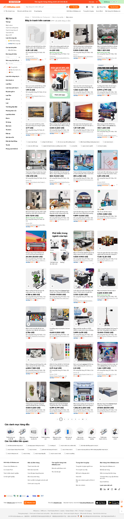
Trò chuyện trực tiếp (81, 469)
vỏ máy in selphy (102, 146)
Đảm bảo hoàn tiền (33, 469)
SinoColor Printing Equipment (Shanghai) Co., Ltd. (83, 219)
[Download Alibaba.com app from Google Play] (114, 502)
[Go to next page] (86, 419)
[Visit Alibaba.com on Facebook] (101, 489)
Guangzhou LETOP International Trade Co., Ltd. (83, 336)
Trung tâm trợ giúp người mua (84, 466)
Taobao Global (69, 510)
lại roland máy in (109, 142)
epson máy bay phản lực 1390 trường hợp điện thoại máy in (93, 449)
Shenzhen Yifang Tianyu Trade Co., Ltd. (36, 260)
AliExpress (36, 510)
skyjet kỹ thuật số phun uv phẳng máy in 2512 (54, 146)
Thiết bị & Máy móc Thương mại (41, 17)
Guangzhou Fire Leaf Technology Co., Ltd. (83, 300)
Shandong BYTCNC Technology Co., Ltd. (60, 131)
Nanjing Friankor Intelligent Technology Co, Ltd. (107, 336)
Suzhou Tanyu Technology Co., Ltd (59, 219)
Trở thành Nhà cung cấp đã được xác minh (109, 477)
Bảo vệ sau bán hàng (33, 476)
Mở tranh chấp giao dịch (82, 473)
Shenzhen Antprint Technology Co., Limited (83, 180)
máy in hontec (33, 449)
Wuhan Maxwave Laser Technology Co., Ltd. (83, 56)
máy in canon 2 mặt (56, 453)
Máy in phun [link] (69, 17)
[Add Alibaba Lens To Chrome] (30, 502)
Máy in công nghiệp (57, 17)
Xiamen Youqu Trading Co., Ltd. (58, 376)
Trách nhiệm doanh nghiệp (11, 473)
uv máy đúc (74, 146)
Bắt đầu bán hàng (105, 469)
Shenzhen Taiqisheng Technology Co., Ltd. (36, 336)
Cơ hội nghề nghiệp (9, 476)
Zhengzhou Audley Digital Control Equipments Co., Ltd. (107, 135)
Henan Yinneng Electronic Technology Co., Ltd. (83, 93)
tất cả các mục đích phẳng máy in (66, 142)
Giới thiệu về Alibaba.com (11, 462)
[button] (67, 7)
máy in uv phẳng (70, 453)
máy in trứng (26, 453)
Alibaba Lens (11, 502)
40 (82, 419)
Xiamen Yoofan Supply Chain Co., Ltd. (36, 96)
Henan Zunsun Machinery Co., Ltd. (107, 58)
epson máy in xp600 (88, 146)
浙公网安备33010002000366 (91, 516)
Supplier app (58, 502)
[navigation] (14, 218)
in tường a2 (53, 445)
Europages (88, 510)
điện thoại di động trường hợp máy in (90, 142)
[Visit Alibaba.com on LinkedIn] (105, 489)
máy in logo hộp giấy (40, 453)
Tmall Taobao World (53, 510)
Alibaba (27, 17)
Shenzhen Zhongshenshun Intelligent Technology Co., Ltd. (83, 260)
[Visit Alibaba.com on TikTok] (119, 489)
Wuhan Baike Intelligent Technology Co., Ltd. (107, 93)
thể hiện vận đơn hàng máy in (15, 445)
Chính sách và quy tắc (34, 483)
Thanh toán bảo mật (33, 466)
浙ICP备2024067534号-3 (108, 516)
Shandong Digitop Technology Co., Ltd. (60, 336)
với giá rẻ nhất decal (47, 142)
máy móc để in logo (33, 146)
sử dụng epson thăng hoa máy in (36, 445)
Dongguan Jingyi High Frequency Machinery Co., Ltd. (107, 218)
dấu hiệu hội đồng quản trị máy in (89, 445)
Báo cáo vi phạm (80, 485)
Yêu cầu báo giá (56, 471)
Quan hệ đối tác (104, 481)
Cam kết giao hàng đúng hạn (36, 473)
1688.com (43, 510)
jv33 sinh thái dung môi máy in (49, 449)
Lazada (62, 510)
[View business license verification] (78, 516)
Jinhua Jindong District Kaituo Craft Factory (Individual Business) (83, 131)
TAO (76, 510)
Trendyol (81, 510)
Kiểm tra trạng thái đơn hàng (108, 473)
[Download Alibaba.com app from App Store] (100, 502)
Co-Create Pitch (8, 469)
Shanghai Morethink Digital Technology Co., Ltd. (60, 182)
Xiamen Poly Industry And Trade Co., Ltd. (36, 182)
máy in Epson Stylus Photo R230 (16, 449)
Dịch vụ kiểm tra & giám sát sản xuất (38, 480)
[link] (121, 501)
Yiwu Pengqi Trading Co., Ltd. (105, 260)
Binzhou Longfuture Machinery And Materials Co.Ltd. (36, 372)
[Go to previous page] (57, 419)
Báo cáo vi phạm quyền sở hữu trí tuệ (85, 480)
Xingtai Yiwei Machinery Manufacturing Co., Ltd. (60, 298)
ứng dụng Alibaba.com (87, 502)
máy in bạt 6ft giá (32, 142)
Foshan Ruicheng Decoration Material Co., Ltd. (36, 225)
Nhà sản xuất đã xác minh (59, 468)
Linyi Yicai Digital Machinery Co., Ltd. (107, 298)
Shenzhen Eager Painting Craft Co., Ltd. (36, 133)
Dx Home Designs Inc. (32, 58)
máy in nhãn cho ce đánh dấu (68, 445)
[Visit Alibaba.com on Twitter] (108, 489)
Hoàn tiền (78, 476)
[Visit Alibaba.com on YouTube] (115, 489)
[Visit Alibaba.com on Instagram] (112, 489)
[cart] (93, 7)
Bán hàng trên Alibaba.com (107, 466)
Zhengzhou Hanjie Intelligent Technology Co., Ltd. (36, 298)
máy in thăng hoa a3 (13, 453)
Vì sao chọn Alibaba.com (10, 466)
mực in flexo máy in (67, 449)
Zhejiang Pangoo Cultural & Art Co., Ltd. (60, 58)
